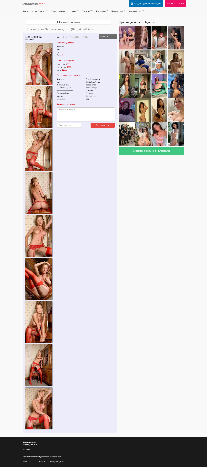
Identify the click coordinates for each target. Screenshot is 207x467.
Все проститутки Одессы (35, 11)
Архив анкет (27, 449)
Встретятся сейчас (59, 11)
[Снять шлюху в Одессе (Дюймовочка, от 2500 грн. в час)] (38, 64)
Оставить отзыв (102, 125)
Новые (75, 11)
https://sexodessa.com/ (53, 457)
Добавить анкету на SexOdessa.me (151, 150)
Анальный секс (136, 11)
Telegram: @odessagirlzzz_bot (147, 3)
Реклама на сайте (175, 3)
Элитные (87, 11)
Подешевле (102, 11)
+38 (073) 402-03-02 (74, 37)
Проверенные (118, 11)
